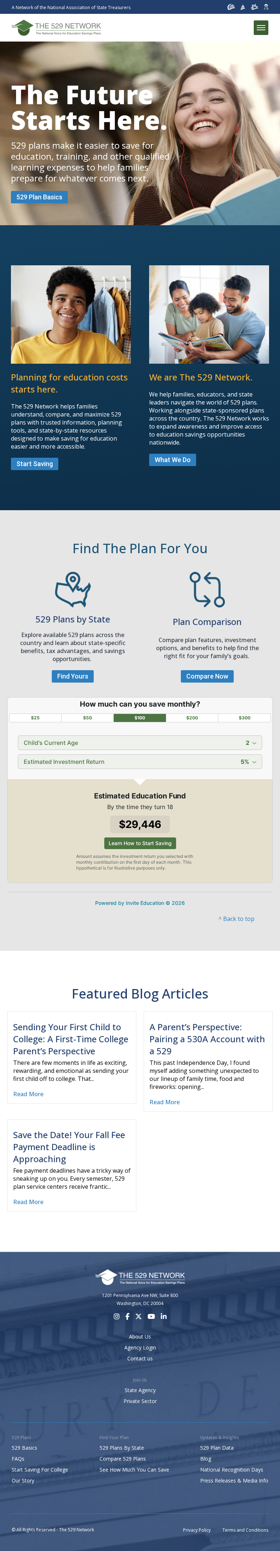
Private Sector (140, 1401)
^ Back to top (236, 919)
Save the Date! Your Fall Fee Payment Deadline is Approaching (69, 1147)
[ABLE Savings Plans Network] (254, 7)
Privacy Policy (197, 1530)
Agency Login (140, 1347)
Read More (28, 1094)
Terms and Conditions (245, 1530)
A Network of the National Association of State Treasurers (71, 7)
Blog (205, 1458)
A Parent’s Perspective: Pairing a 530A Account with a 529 (207, 1039)
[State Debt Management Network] (243, 7)
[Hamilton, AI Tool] (266, 7)
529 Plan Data (217, 1447)
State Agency (140, 1390)
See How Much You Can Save (134, 1469)
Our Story (23, 1480)
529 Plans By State (122, 1447)
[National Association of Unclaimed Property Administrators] (231, 7)
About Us (140, 1336)
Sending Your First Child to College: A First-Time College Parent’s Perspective (70, 1039)
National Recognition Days (231, 1469)
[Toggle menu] (261, 27)
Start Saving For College (40, 1469)
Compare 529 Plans (123, 1458)
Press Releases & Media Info (234, 1480)
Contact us (140, 1358)
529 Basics (24, 1447)
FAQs (18, 1458)
